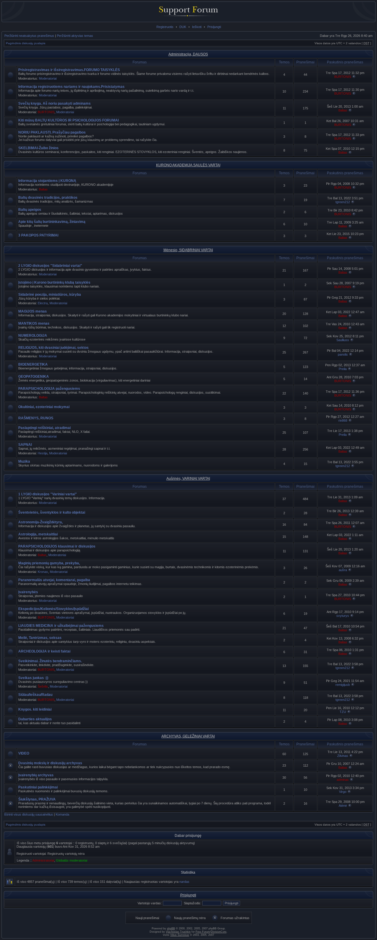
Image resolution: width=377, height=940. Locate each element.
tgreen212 (342, 202)
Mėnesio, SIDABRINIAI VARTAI (188, 250)
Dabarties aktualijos (35, 719)
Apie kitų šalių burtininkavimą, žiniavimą (51, 222)
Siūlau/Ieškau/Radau (35, 695)
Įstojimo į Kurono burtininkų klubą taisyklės (54, 282)
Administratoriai (43, 860)
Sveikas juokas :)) (33, 678)
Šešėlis (43, 686)
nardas (184, 881)
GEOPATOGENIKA (33, 376)
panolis (343, 354)
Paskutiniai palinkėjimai (38, 787)
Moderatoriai (48, 78)
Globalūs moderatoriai (71, 860)
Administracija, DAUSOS (188, 54)
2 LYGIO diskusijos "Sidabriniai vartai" (50, 266)
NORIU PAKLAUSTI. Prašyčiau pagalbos (52, 132)
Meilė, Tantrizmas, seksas (40, 638)
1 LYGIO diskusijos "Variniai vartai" (47, 494)
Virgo (342, 791)
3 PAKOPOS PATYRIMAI (38, 235)
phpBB (171, 928)
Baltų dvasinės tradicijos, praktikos (47, 197)
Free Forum (203, 931)
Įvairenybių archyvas (36, 775)
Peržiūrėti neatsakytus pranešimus (29, 35)
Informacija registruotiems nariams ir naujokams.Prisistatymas (71, 87)
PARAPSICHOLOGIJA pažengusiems (49, 389)
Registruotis (164, 27)
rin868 (342, 420)
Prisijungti (214, 27)
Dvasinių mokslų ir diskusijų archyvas (50, 763)
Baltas (342, 110)
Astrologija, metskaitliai (38, 534)
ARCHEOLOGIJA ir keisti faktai (44, 651)
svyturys (342, 615)
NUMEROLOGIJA (32, 335)
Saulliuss (342, 340)
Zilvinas (342, 755)
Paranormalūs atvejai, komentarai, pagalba (54, 580)
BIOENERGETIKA (33, 364)
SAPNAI (25, 445)
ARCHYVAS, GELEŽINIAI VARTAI (188, 736)
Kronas (43, 571)
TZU (343, 712)
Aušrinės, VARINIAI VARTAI (188, 478)
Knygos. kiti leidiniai (35, 709)
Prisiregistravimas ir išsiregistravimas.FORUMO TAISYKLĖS (69, 70)
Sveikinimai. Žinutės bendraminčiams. (50, 661)
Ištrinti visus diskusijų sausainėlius (28, 814)
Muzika (24, 461)
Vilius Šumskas (179, 935)
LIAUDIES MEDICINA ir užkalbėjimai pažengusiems (61, 626)
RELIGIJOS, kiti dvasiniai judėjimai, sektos (53, 348)
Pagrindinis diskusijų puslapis (25, 43)
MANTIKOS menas (33, 323)
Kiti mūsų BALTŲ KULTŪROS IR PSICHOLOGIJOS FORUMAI (68, 120)
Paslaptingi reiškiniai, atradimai (44, 428)
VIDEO (23, 753)
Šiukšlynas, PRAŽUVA (37, 799)
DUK (182, 27)
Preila (343, 369)
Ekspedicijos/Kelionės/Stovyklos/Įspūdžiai (53, 609)
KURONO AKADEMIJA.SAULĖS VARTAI (188, 165)
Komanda (62, 814)
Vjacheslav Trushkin (178, 931)
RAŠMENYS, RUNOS (35, 418)
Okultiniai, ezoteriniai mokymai (44, 407)
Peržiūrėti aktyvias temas (75, 35)
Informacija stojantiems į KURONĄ (47, 181)
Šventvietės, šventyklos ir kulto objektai (51, 512)
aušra (343, 570)
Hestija (42, 453)
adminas (343, 779)
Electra (43, 303)
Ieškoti (196, 27)
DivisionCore (218, 931)
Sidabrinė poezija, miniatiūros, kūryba (49, 294)
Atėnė (343, 805)
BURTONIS (342, 76)
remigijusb (342, 684)
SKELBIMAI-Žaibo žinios (38, 148)
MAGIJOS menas (32, 311)
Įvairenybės (28, 592)
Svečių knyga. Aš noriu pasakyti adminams (54, 103)
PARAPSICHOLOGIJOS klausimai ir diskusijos (56, 546)
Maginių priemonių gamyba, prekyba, (49, 563)
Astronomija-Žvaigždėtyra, (40, 522)
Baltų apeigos (29, 210)
